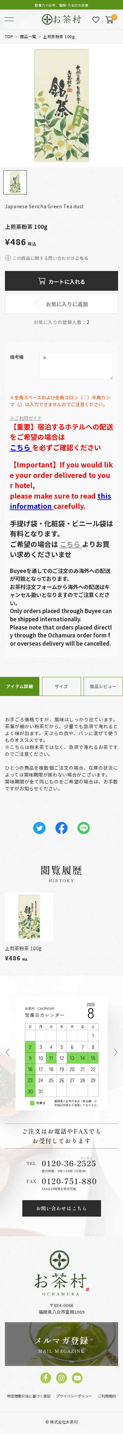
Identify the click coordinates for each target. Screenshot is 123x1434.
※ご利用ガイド (26, 418)
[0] (109, 19)
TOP (9, 36)
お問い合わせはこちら (61, 1208)
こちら (82, 258)
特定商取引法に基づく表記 (29, 1395)
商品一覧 (28, 36)
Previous (8, 1053)
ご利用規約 (107, 1395)
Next (115, 1053)
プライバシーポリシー (74, 1395)
